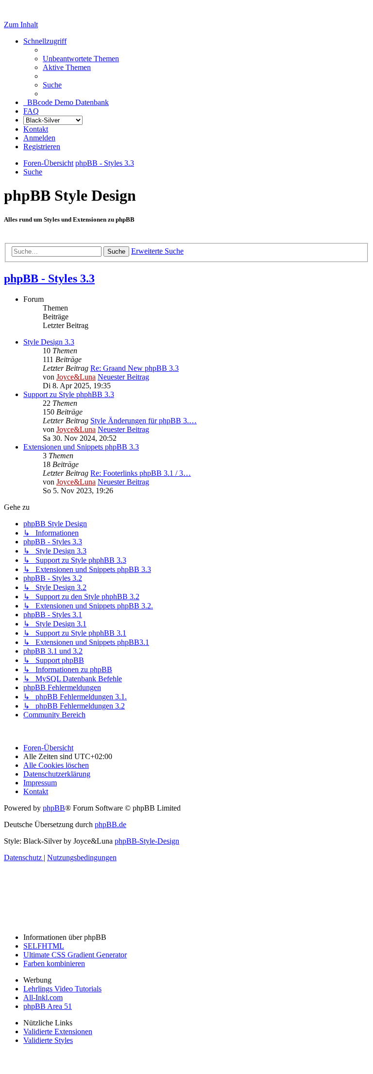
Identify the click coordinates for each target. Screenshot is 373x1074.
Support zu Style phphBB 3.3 (68, 394)
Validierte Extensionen (57, 1031)
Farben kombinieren (54, 963)
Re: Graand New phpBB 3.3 (134, 368)
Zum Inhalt (21, 24)
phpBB (54, 808)
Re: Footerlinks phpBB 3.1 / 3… (140, 473)
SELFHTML (43, 946)
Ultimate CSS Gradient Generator (75, 955)
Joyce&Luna (76, 377)
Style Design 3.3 (48, 342)
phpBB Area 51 (47, 1006)
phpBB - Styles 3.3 (49, 278)
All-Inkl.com (43, 997)
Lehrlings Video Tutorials (62, 989)
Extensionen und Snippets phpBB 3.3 (81, 447)
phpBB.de (110, 824)
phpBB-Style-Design (147, 841)
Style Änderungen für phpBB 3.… (143, 420)
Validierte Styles (48, 1040)
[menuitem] (81, 58)
